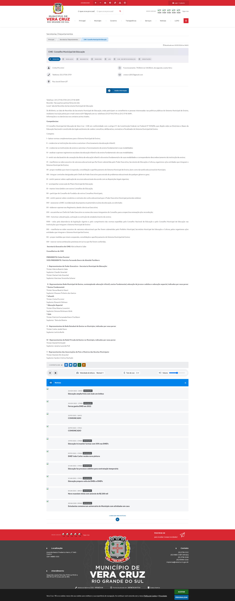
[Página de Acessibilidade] (125, 3)
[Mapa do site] (120, 3)
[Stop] (55, 372)
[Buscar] (120, 11)
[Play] (50, 372)
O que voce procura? (86, 11)
